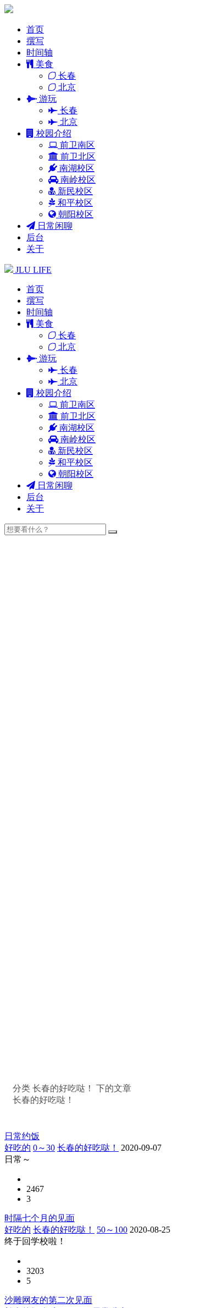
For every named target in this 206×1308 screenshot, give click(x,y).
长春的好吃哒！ (88, 1147)
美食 (43, 64)
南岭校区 (77, 179)
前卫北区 (77, 156)
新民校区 (74, 191)
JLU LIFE (32, 269)
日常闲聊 (54, 225)
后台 (35, 237)
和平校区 (74, 202)
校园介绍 (52, 133)
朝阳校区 (74, 214)
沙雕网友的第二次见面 (48, 1300)
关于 (35, 249)
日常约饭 (22, 1136)
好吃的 (17, 1147)
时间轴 (39, 52)
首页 (35, 29)
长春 (66, 75)
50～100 (112, 1229)
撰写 (35, 41)
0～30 (44, 1147)
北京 (66, 87)
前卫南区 (76, 145)
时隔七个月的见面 (39, 1218)
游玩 (47, 98)
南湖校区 (75, 168)
